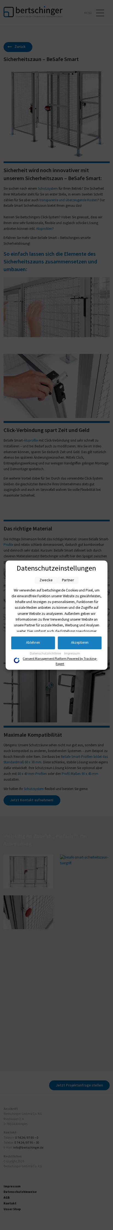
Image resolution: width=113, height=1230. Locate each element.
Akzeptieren (80, 642)
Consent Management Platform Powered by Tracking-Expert (60, 661)
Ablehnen (33, 642)
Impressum (72, 653)
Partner (68, 580)
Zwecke (46, 580)
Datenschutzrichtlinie (45, 653)
